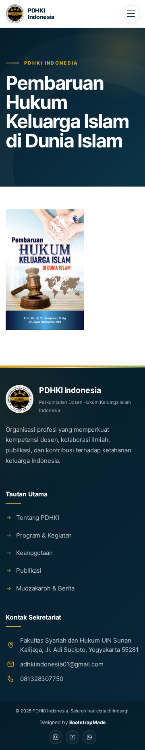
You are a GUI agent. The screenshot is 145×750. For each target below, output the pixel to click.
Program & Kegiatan (44, 535)
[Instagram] (55, 737)
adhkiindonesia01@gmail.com (62, 664)
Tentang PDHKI (37, 517)
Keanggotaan (34, 553)
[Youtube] (72, 737)
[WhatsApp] (89, 737)
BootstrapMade (87, 722)
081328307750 (41, 679)
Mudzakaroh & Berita (45, 588)
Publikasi (28, 570)
